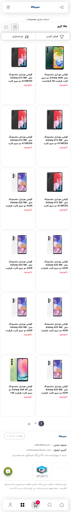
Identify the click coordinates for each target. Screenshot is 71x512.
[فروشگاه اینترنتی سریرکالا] (62, 436)
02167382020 (42, 445)
